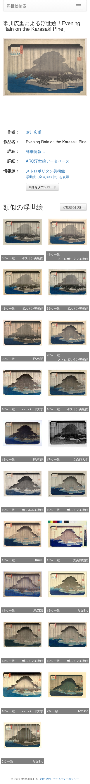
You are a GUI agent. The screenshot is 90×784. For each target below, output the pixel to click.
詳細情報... (35, 151)
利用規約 (45, 778)
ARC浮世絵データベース (47, 161)
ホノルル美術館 (32, 509)
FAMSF (38, 358)
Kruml (39, 560)
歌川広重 (34, 132)
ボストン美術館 (32, 258)
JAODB (38, 610)
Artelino (83, 610)
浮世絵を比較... (73, 207)
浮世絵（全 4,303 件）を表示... (49, 176)
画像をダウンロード (42, 187)
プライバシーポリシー (66, 778)
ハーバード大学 (32, 409)
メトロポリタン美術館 (45, 171)
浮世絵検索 (16, 6)
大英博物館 (80, 560)
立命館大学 (80, 459)
